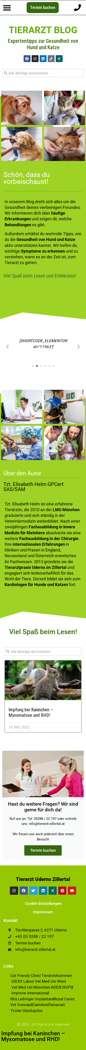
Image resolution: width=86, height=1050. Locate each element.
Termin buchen (43, 850)
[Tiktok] (51, 58)
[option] (74, 1046)
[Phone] (77, 7)
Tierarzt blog (43, 30)
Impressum (43, 912)
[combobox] (43, 73)
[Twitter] (33, 890)
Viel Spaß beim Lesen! (43, 632)
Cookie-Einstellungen (43, 903)
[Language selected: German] (74, 1046)
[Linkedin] (43, 58)
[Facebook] (27, 58)
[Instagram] (35, 58)
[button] (6, 7)
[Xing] (59, 58)
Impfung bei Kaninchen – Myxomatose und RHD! (30, 712)
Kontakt (10, 920)
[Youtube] (72, 890)
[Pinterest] (62, 890)
